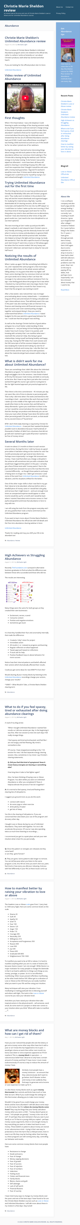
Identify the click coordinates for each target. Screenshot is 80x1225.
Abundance (11, 540)
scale (28, 904)
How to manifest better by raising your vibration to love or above (25, 891)
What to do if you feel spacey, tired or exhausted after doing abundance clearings (26, 710)
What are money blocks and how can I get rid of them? (24, 1032)
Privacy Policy (60, 13)
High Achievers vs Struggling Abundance (25, 557)
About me (59, 7)
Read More (65, 290)
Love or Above (38, 993)
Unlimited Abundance (13, 70)
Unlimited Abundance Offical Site (68, 179)
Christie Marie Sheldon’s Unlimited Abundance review (25, 39)
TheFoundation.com (19, 568)
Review (17, 540)
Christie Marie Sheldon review (24, 8)
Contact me (69, 7)
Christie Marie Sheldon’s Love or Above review (67, 103)
